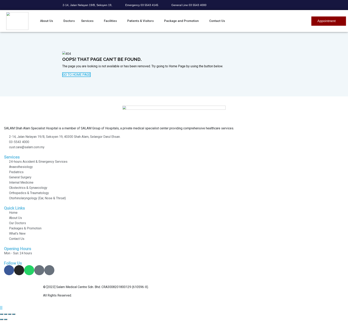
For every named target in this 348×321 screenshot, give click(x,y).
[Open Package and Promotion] (201, 21)
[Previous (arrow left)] (1, 319)
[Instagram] (19, 270)
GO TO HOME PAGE (76, 75)
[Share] (9, 314)
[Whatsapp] (29, 270)
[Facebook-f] (9, 270)
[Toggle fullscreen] (5, 314)
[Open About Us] (55, 21)
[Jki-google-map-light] (39, 270)
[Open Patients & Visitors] (156, 21)
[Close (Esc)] (13, 314)
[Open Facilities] (119, 21)
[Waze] (49, 270)
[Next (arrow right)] (5, 319)
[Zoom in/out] (1, 314)
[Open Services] (95, 21)
